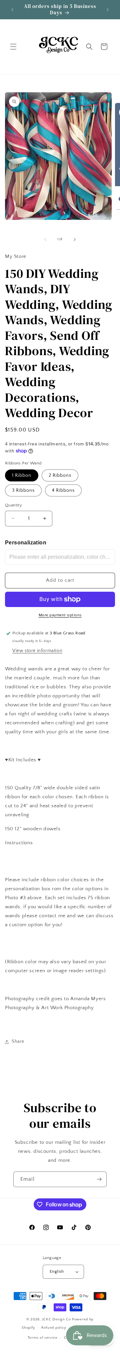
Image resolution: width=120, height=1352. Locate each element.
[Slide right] (74, 239)
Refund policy (53, 1328)
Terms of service (43, 1338)
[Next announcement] (107, 9)
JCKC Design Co (57, 1319)
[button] (13, 46)
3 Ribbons (23, 490)
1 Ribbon (21, 475)
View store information (37, 650)
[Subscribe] (99, 1179)
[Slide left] (45, 239)
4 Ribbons (63, 490)
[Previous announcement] (12, 9)
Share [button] (18, 1041)
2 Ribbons (60, 475)
